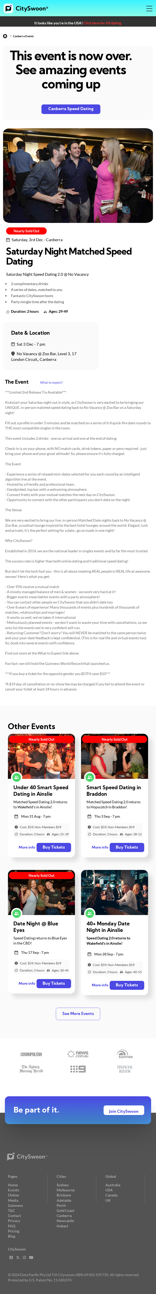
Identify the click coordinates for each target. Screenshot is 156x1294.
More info (27, 848)
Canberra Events (23, 36)
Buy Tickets (54, 848)
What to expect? (51, 382)
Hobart (62, 1226)
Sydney (63, 1185)
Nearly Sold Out (26, 231)
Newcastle (65, 1220)
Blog (11, 1236)
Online (13, 1195)
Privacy (14, 1220)
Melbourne (66, 1190)
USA (109, 1190)
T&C (11, 1210)
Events (13, 1190)
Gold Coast (65, 1210)
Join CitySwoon (124, 1112)
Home (13, 1185)
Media (13, 1200)
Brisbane (64, 1195)
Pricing (13, 1231)
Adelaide (64, 1200)
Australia (112, 1185)
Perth (61, 1205)
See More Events (78, 1014)
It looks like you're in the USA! (78, 23)
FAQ (11, 1226)
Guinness (15, 1205)
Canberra (64, 1215)
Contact (14, 1215)
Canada (111, 1195)
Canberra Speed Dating (71, 109)
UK (108, 1200)
